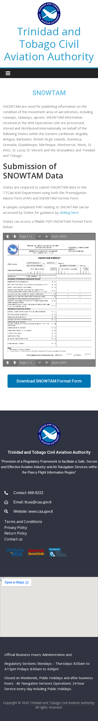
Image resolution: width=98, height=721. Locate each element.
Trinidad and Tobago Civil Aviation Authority (49, 43)
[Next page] (14, 236)
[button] (49, 381)
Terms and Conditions (23, 521)
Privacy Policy (15, 527)
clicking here (69, 212)
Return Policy (15, 533)
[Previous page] (7, 236)
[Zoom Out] (39, 236)
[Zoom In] (46, 236)
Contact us (13, 539)
